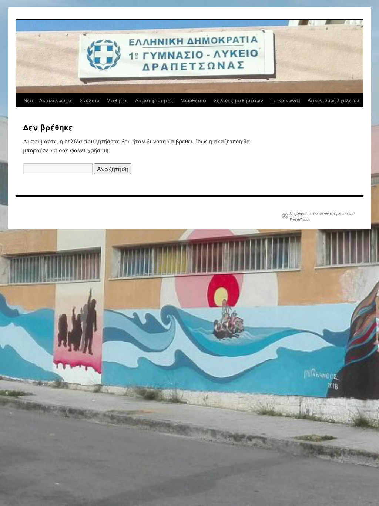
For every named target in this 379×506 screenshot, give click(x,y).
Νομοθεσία (193, 100)
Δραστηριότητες (154, 100)
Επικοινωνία (285, 100)
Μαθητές (117, 100)
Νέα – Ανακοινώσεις (48, 100)
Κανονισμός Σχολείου (333, 100)
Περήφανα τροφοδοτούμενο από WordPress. (322, 216)
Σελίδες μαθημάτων (238, 100)
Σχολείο (89, 100)
